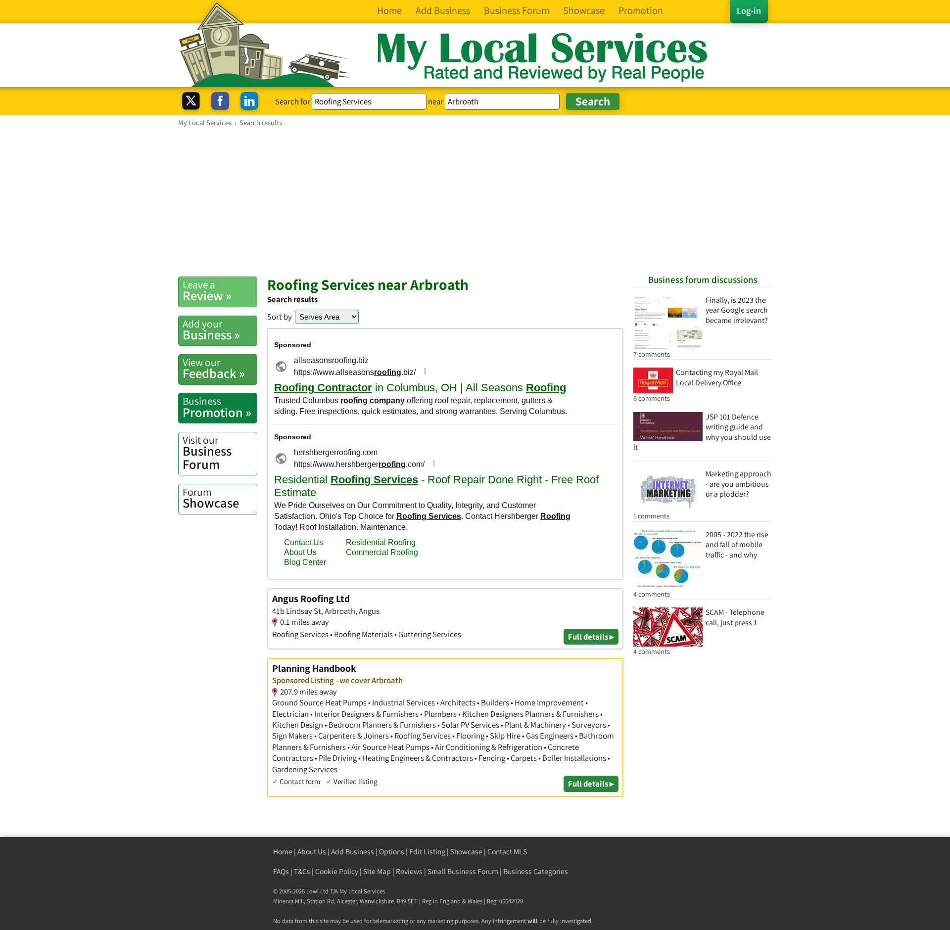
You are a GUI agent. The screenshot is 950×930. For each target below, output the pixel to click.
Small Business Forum (463, 871)
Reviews (409, 871)
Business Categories (535, 871)
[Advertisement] (475, 201)
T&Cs (302, 871)
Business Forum (207, 453)
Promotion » (217, 407)
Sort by (279, 316)
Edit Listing (427, 851)
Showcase (211, 498)
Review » (207, 291)
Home (282, 851)
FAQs (281, 871)
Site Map (377, 871)
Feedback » (214, 368)
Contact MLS (507, 851)
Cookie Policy (336, 871)
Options (391, 851)
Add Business (352, 851)
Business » (211, 330)
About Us (311, 851)
